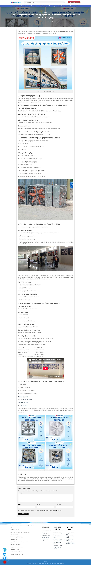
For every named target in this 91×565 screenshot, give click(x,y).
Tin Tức (76, 6)
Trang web (58, 504)
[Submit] (64, 2)
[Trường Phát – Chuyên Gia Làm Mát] (16, 2)
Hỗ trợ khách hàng (45, 533)
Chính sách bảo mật (45, 537)
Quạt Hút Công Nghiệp (58, 540)
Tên (19, 504)
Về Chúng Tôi (24, 6)
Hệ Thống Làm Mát (45, 6)
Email (38, 504)
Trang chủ (15, 6)
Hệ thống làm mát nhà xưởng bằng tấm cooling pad (70, 543)
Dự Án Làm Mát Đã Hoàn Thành (63, 6)
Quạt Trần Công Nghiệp (58, 539)
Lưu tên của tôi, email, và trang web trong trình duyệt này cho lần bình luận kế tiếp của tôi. (41, 510)
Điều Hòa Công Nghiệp (58, 545)
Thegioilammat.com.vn (23, 402)
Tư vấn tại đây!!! (23, 397)
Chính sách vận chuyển (46, 535)
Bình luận (20, 493)
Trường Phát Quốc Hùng (53, 21)
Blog (45, 12)
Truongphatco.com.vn (27, 399)
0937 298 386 (24, 405)
